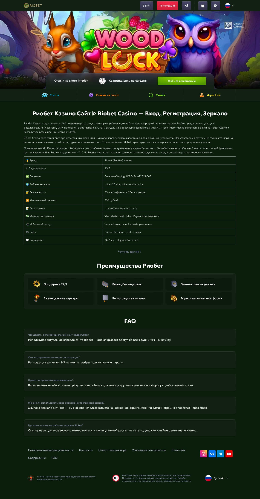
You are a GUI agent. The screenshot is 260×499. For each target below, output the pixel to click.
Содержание (37, 458)
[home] (33, 5)
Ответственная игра (112, 450)
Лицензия (178, 450)
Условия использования (149, 450)
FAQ (54, 458)
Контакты (86, 450)
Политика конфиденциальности (50, 450)
